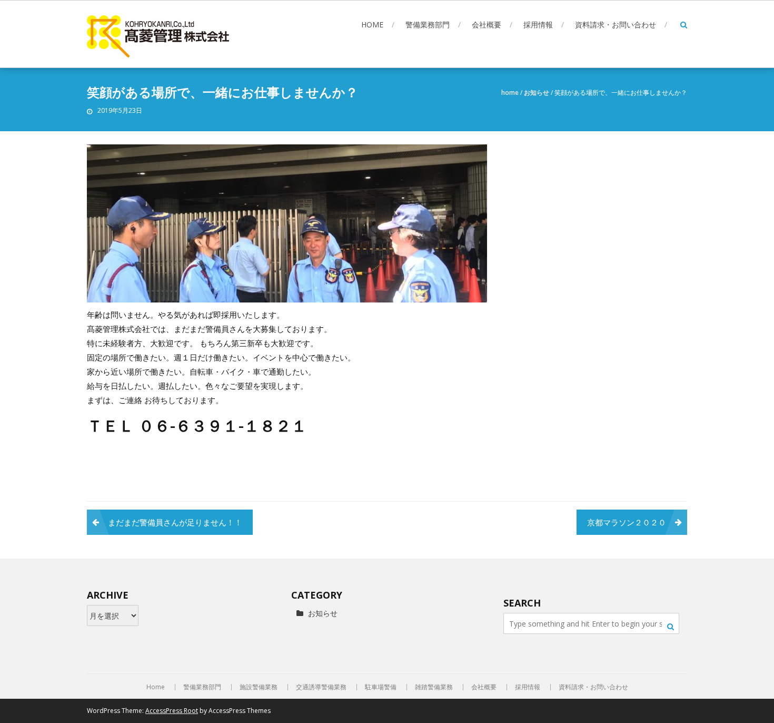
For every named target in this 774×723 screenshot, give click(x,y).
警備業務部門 (427, 24)
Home (372, 24)
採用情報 (538, 24)
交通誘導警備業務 (321, 687)
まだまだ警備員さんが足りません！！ (175, 522)
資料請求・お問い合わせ (615, 24)
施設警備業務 (258, 687)
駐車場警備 (380, 687)
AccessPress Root (171, 710)
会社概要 (486, 24)
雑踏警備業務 (434, 687)
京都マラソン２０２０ (626, 522)
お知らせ (536, 92)
